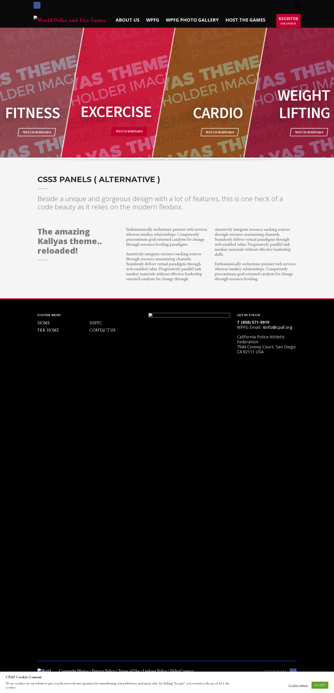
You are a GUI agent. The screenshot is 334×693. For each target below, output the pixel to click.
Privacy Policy (103, 670)
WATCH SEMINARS (37, 132)
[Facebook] (37, 5)
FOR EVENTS (288, 20)
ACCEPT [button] (320, 685)
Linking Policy (155, 670)
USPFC (96, 322)
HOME (43, 322)
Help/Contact (182, 670)
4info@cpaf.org (277, 327)
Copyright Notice (74, 670)
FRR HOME (48, 330)
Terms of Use (129, 670)
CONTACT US (102, 330)
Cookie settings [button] (298, 685)
